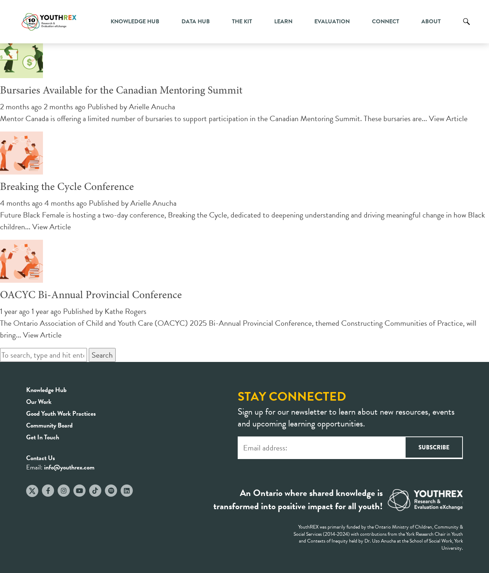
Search (466, 27)
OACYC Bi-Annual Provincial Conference (91, 295)
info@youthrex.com (69, 467)
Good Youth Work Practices (61, 413)
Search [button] (102, 355)
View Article (448, 118)
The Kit (242, 21)
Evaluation (332, 21)
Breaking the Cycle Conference (67, 187)
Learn (283, 21)
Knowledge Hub (135, 21)
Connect (385, 21)
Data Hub (195, 21)
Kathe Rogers (125, 311)
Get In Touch (42, 437)
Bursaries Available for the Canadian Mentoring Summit (121, 91)
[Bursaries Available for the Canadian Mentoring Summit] (21, 72)
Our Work (39, 401)
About (431, 21)
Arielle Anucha (152, 107)
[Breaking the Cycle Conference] (21, 169)
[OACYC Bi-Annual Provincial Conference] (21, 277)
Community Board (49, 425)
